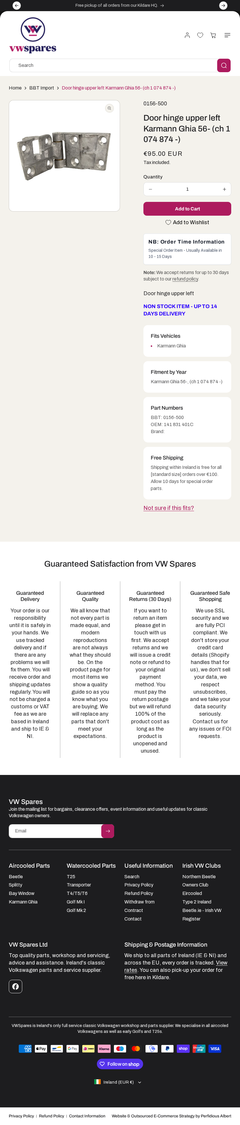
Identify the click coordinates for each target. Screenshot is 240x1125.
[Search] (224, 65)
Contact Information (87, 1116)
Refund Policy (51, 1116)
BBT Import (41, 87)
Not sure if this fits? (168, 508)
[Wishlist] (200, 35)
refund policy (185, 278)
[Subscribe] (107, 831)
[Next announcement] (223, 5)
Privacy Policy (21, 1116)
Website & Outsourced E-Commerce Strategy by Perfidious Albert (171, 1116)
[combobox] (120, 65)
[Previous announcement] (16, 5)
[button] (226, 35)
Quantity (152, 176)
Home (15, 87)
